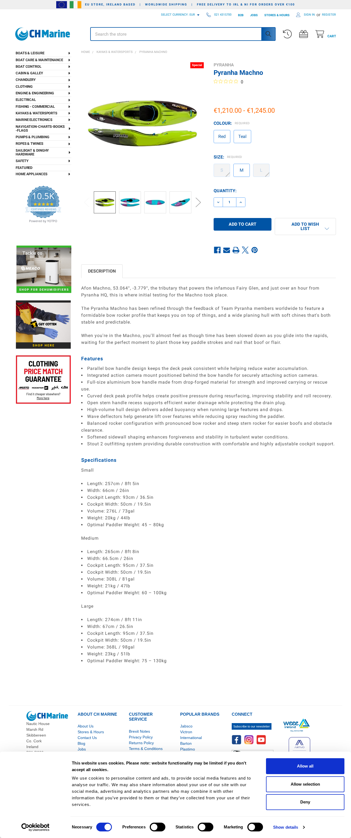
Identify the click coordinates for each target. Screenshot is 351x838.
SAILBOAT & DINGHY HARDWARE (32, 152)
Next (198, 202)
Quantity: (225, 190)
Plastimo (187, 749)
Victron (186, 732)
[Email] (227, 250)
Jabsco (186, 726)
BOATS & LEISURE (30, 53)
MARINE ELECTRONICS (34, 120)
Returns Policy (141, 743)
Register (329, 14)
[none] (142, 123)
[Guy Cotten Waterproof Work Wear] (43, 324)
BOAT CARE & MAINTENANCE (39, 60)
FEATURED (24, 168)
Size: (228, 157)
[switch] (157, 827)
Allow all (305, 766)
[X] (245, 250)
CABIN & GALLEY (29, 73)
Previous (86, 202)
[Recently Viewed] (288, 34)
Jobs (82, 749)
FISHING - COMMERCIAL (35, 106)
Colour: (232, 123)
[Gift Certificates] (304, 34)
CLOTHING (24, 86)
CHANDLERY (26, 80)
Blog (81, 743)
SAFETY (22, 161)
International (191, 737)
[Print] (236, 250)
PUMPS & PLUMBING (32, 137)
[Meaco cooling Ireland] (43, 269)
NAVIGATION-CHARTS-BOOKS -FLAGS (40, 128)
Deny (305, 802)
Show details (285, 827)
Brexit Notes (139, 731)
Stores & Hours (91, 732)
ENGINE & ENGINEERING (35, 93)
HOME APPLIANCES (31, 174)
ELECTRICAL (26, 100)
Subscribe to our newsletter (251, 726)
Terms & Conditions (146, 748)
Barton (186, 743)
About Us (86, 726)
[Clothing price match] (43, 379)
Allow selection (305, 784)
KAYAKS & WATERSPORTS (36, 113)
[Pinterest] (255, 250)
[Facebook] (217, 250)
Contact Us (87, 737)
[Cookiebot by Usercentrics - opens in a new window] (36, 827)
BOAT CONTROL (28, 66)
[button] (305, 226)
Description (102, 271)
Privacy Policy (141, 737)
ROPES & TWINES (29, 143)
